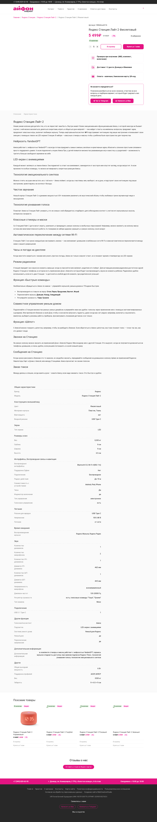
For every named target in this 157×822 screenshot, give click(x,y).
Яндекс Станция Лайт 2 (46, 17)
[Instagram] (134, 2)
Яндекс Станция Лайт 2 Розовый (93, 732)
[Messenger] (137, 2)
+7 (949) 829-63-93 (20, 2)
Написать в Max (67, 807)
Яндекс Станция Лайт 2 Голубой (59, 732)
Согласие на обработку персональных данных (63, 792)
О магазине (82, 9)
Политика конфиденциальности (90, 789)
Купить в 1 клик (133, 47)
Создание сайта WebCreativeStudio (98, 792)
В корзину (111, 47)
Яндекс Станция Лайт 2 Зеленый (126, 732)
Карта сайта (70, 789)
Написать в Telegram (87, 807)
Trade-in (61, 9)
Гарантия (70, 9)
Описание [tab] (17, 114)
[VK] (143, 2)
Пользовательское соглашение (117, 789)
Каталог (51, 9)
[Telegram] (140, 2)
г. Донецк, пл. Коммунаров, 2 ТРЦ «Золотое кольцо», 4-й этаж (79, 2)
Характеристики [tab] (30, 114)
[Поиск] (127, 9)
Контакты (113, 9)
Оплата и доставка (97, 9)
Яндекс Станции (28, 17)
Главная (16, 17)
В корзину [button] (16, 742)
